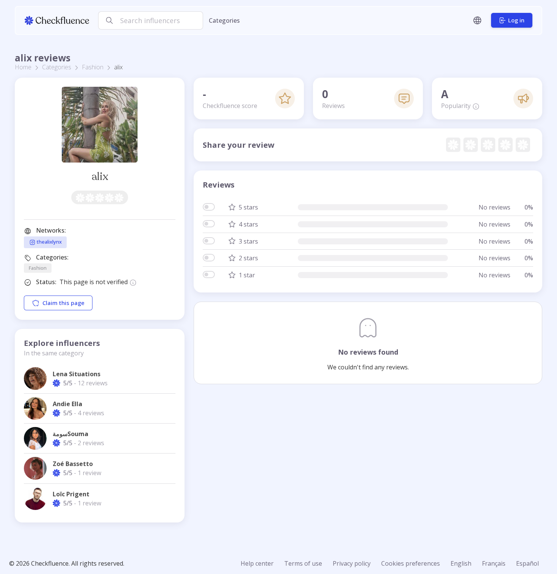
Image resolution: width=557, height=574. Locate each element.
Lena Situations (76, 374)
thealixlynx (49, 241)
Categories (224, 20)
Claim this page (63, 303)
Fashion (92, 67)
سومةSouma (70, 434)
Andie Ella (67, 404)
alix (100, 176)
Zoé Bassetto (73, 464)
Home (23, 67)
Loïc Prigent (71, 494)
